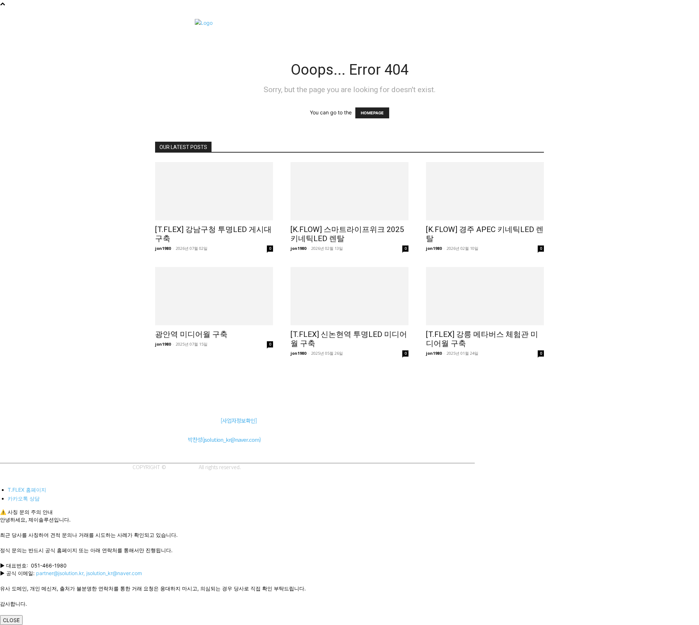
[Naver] (139, 398)
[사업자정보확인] (239, 420)
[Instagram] (155, 398)
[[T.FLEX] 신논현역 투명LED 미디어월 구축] (349, 296)
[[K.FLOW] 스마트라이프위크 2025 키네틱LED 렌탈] (349, 191)
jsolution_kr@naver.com (114, 573)
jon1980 (163, 248)
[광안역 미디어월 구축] (214, 296)
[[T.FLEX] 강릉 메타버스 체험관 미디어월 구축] (485, 296)
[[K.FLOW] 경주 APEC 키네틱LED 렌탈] (485, 191)
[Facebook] (171, 398)
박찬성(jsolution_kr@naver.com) (224, 439)
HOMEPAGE (372, 112)
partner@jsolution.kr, (61, 573)
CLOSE (11, 620)
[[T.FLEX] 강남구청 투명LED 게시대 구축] (214, 191)
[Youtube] (188, 398)
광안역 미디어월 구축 (191, 334)
